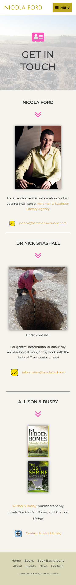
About (17, 566)
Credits (54, 573)
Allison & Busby (24, 506)
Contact (57, 566)
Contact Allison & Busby (43, 533)
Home (16, 560)
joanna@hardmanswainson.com (42, 223)
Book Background (50, 560)
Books (29, 560)
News (43, 566)
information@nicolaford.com (43, 372)
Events (31, 566)
